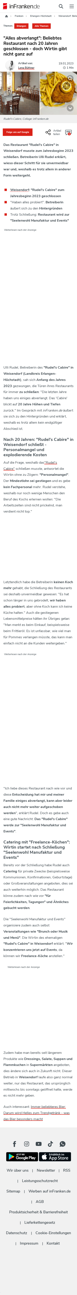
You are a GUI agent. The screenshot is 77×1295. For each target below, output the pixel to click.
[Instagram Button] (26, 1144)
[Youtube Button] (38, 1144)
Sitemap (13, 1191)
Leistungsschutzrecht (40, 1180)
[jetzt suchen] (61, 6)
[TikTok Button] (50, 1144)
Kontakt (53, 1243)
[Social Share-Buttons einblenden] (53, 134)
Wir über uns (17, 1170)
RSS (66, 1170)
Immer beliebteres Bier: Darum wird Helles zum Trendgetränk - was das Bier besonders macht (36, 1112)
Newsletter (46, 1170)
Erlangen (21, 26)
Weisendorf (19, 190)
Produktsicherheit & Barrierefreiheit (38, 1212)
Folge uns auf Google (17, 132)
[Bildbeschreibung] (70, 108)
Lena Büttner (26, 68)
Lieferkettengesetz (39, 1222)
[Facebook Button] (14, 1144)
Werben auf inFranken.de (49, 1191)
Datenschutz (16, 1232)
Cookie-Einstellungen (53, 1232)
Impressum (29, 1243)
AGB (40, 1201)
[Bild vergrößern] (70, 78)
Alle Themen (41, 26)
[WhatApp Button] (62, 1144)
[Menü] (71, 6)
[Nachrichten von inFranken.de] (20, 6)
